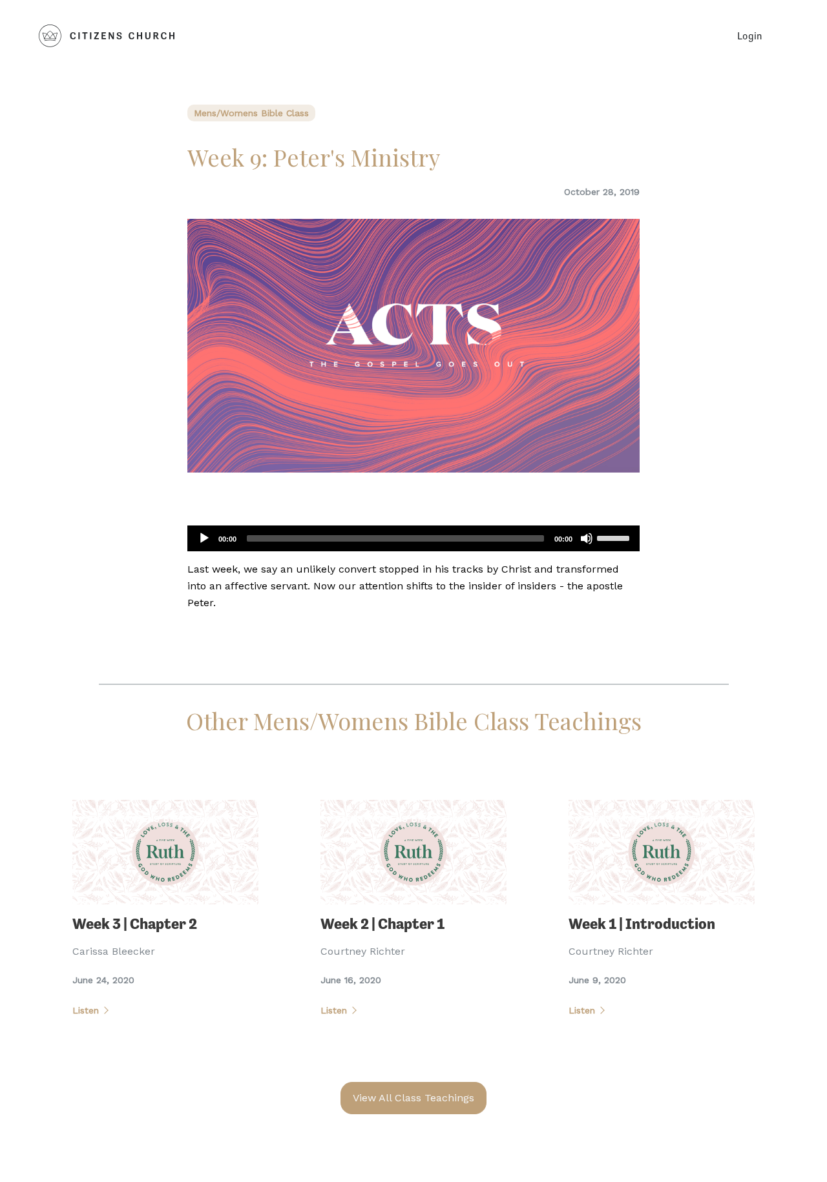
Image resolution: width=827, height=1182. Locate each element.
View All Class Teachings (413, 1098)
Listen (85, 1010)
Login (749, 35)
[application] (413, 538)
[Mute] (586, 538)
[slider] (615, 537)
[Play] (204, 538)
